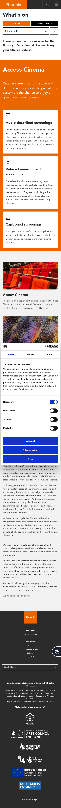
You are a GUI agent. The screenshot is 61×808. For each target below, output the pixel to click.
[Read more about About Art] (30, 330)
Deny (30, 459)
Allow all (30, 441)
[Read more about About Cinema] (30, 275)
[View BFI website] (30, 759)
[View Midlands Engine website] (30, 785)
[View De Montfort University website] (30, 746)
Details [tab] (30, 354)
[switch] (54, 410)
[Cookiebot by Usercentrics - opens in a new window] (45, 346)
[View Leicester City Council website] (30, 719)
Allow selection (30, 450)
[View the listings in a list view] (54, 31)
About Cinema (15, 294)
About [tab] (50, 354)
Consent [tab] (11, 354)
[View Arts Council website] (30, 734)
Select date (44, 23)
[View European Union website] (30, 772)
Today (16, 23)
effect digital (33, 800)
